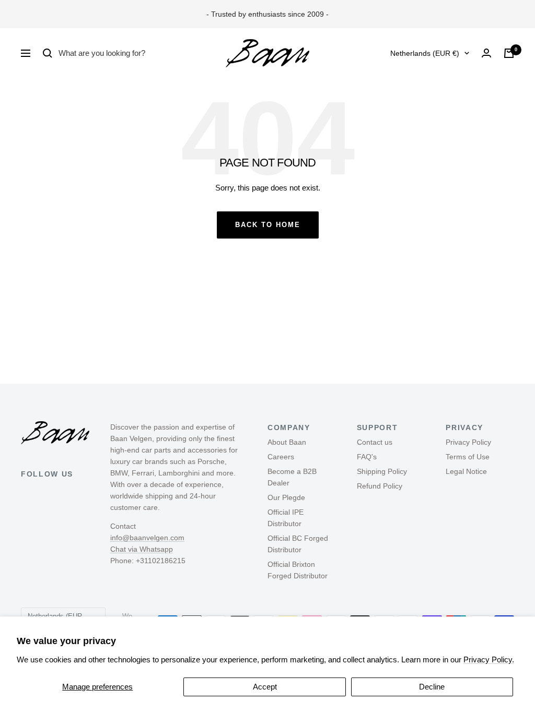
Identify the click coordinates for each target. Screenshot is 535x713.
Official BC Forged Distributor (298, 544)
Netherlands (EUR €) (424, 53)
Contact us (374, 442)
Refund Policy (379, 486)
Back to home (267, 225)
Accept (265, 686)
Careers (281, 457)
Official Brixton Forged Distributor (298, 570)
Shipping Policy (382, 471)
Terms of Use (468, 457)
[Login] (486, 53)
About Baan (287, 442)
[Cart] (509, 53)
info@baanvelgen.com (147, 537)
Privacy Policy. (488, 659)
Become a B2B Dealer (292, 477)
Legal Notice (466, 471)
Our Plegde (286, 497)
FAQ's (367, 457)
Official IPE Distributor (286, 518)
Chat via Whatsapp (141, 549)
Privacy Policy (468, 442)
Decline (432, 686)
